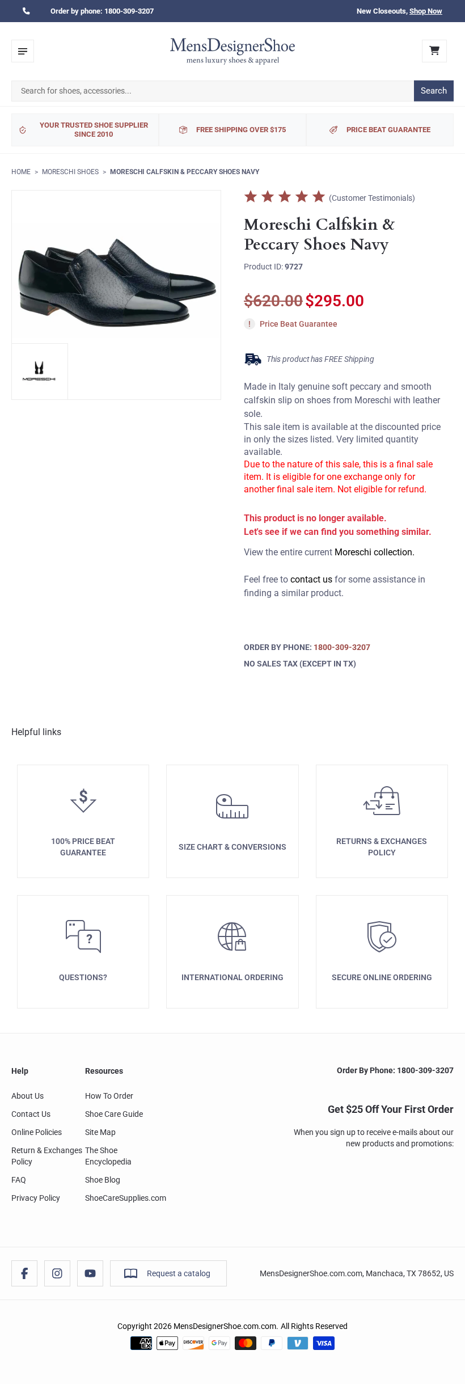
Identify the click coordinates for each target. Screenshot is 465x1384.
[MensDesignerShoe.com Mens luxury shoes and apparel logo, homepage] (232, 51)
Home (21, 172)
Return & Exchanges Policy (46, 1156)
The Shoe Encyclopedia (108, 1156)
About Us (27, 1095)
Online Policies (36, 1132)
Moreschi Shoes (70, 172)
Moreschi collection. (375, 552)
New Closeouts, (399, 11)
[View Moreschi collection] (39, 371)
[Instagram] (57, 1273)
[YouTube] (90, 1273)
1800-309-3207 (129, 11)
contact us (311, 579)
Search (434, 91)
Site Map (100, 1132)
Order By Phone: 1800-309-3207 (395, 1070)
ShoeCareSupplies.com (125, 1197)
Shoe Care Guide (114, 1114)
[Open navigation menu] (22, 51)
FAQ (18, 1179)
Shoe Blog (102, 1179)
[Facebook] (24, 1273)
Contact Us (30, 1114)
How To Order (109, 1095)
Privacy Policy (35, 1197)
